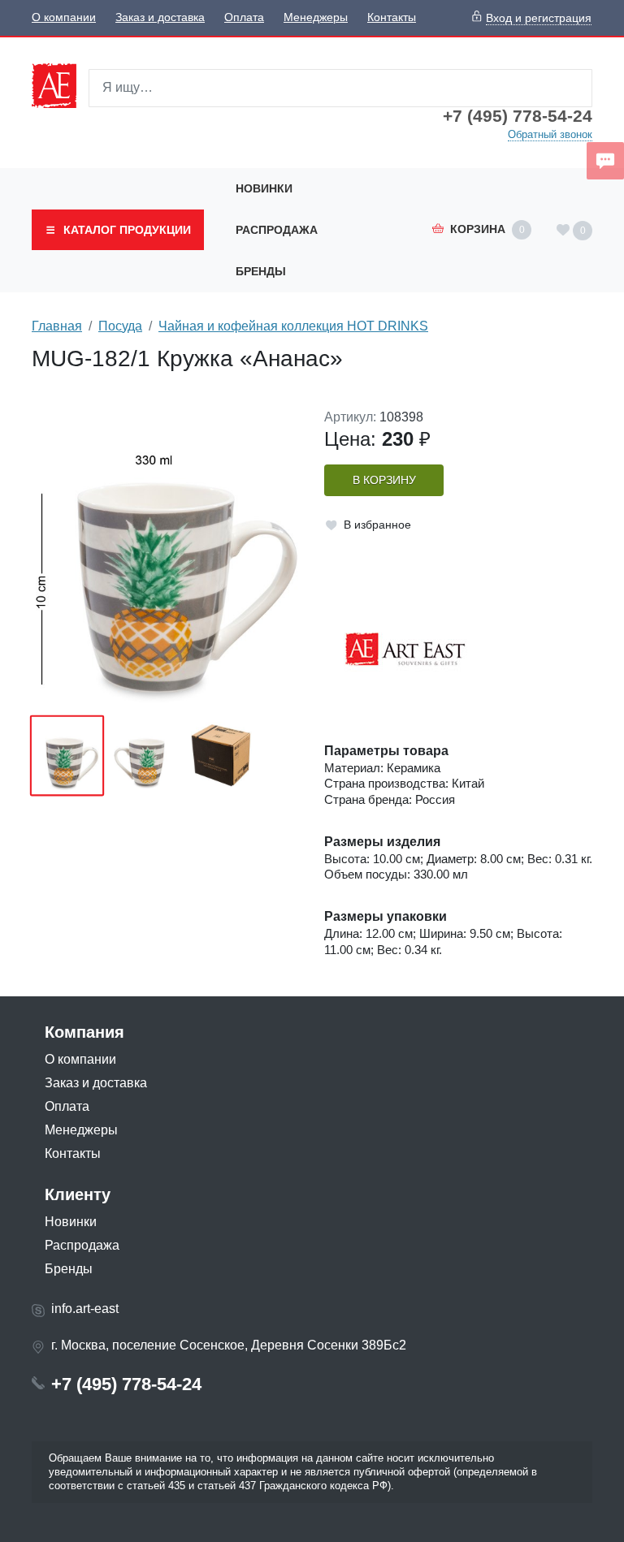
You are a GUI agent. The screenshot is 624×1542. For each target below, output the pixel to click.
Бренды (261, 271)
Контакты (391, 17)
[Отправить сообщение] (605, 160)
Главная (57, 326)
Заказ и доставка (160, 17)
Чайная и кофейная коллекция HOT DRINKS (293, 326)
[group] (166, 556)
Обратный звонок (550, 134)
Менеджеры (316, 17)
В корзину (384, 480)
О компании (64, 17)
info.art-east (85, 1308)
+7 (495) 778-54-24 (517, 116)
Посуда (120, 326)
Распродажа (277, 229)
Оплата (244, 17)
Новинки (264, 188)
